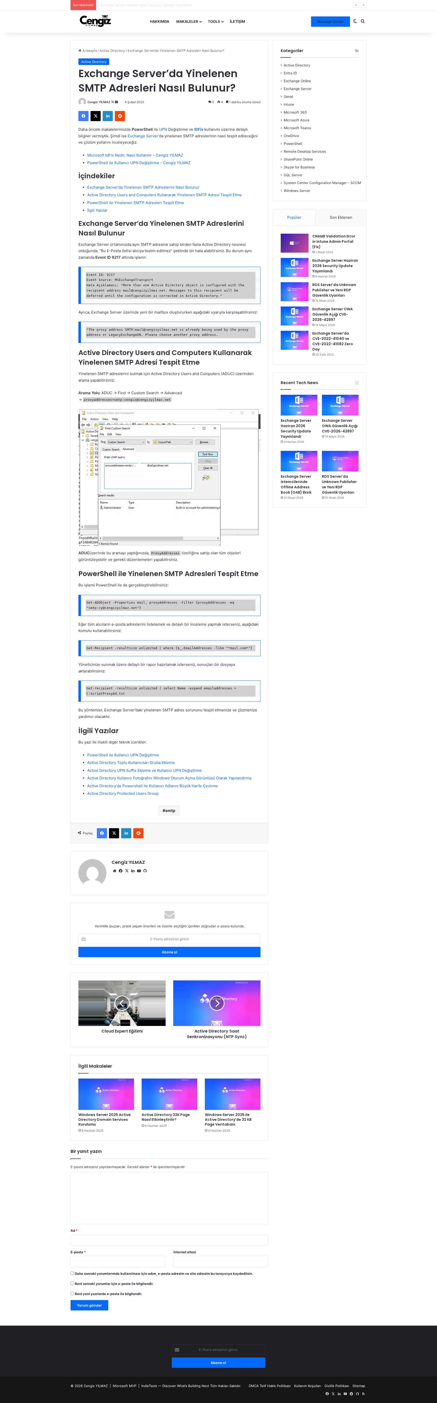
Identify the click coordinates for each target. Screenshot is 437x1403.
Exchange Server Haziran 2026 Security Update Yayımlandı (335, 266)
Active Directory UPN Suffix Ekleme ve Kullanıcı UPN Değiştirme (144, 770)
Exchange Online (297, 81)
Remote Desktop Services (305, 151)
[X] (127, 871)
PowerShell (293, 144)
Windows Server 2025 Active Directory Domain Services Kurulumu (104, 1119)
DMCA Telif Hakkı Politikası (270, 1386)
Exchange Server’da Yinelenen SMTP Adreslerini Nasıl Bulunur (143, 187)
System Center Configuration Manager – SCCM (322, 183)
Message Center (330, 21)
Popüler (294, 217)
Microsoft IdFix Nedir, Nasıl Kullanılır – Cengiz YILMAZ (135, 155)
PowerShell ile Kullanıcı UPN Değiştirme (123, 755)
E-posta (78, 1252)
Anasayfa (89, 51)
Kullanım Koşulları (307, 1386)
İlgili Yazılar (97, 210)
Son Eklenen (341, 217)
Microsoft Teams (297, 128)
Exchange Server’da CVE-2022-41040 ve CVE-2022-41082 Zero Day (332, 341)
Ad (74, 1231)
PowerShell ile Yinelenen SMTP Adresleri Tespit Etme (135, 202)
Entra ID (290, 73)
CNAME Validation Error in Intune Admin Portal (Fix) (333, 241)
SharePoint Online (298, 159)
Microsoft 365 (295, 112)
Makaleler (187, 21)
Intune (289, 104)
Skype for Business (299, 167)
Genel (288, 97)
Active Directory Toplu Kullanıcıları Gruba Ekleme (131, 762)
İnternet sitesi (184, 1252)
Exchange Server (143, 136)
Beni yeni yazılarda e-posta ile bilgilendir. (108, 1294)
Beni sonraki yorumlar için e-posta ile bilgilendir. (114, 1284)
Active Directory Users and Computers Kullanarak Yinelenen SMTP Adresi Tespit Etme (164, 194)
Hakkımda (159, 21)
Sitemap (359, 1386)
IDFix (198, 129)
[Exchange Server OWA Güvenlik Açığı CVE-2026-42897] (295, 315)
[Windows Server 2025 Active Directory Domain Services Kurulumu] (106, 1094)
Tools (214, 21)
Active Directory (112, 51)
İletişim (237, 21)
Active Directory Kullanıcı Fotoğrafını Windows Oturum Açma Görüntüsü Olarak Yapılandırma (169, 778)
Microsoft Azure (297, 120)
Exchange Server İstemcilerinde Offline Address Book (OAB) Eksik (296, 484)
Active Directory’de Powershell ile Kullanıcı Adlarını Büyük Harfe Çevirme (152, 785)
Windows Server (297, 191)
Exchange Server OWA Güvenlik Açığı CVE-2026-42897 (142, 5)
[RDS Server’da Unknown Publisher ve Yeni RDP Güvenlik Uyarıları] (295, 291)
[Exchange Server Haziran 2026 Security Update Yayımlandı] (295, 267)
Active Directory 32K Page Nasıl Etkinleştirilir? (166, 1117)
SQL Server (293, 175)
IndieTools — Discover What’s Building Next (175, 1386)
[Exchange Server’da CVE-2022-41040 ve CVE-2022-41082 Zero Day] (295, 340)
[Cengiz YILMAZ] (95, 21)
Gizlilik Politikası (336, 1386)
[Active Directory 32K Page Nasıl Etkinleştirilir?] (169, 1094)
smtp (170, 810)
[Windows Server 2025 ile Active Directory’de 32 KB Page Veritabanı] (232, 1094)
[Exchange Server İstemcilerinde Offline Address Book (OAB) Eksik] (299, 461)
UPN (163, 129)
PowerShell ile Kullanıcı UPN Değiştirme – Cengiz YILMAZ (138, 162)
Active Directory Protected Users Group (123, 793)
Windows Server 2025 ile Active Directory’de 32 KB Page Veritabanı (228, 1119)
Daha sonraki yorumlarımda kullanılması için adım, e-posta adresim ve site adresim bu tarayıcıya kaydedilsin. (164, 1274)
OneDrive (291, 136)
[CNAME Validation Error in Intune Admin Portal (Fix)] (295, 243)
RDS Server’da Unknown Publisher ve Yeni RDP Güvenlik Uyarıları (334, 290)
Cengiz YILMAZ (99, 102)
